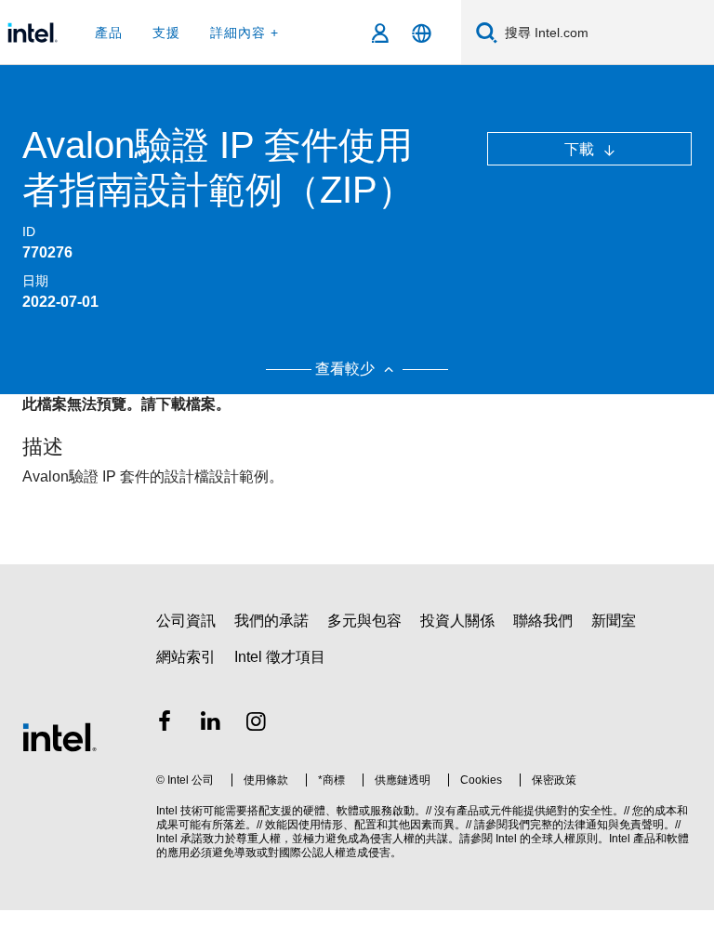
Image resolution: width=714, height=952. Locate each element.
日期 (35, 280)
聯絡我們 (543, 620)
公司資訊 (186, 620)
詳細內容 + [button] (244, 32)
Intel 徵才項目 (279, 657)
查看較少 (346, 369)
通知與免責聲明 (625, 824)
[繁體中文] (421, 33)
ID (28, 231)
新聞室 (613, 620)
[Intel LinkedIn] (211, 723)
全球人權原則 (564, 838)
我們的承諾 (271, 620)
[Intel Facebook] (164, 723)
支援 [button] (166, 32)
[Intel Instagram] (256, 723)
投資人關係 (457, 620)
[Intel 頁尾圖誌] (59, 736)
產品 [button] (109, 32)
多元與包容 (364, 620)
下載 (581, 149)
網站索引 (186, 657)
